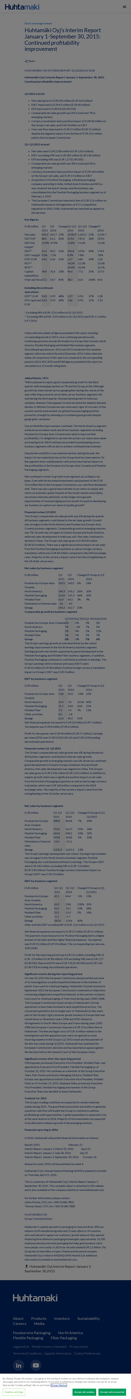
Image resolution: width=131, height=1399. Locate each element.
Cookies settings (14, 1392)
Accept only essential (112, 1392)
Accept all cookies (84, 1392)
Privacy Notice (59, 1385)
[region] (65, 1386)
